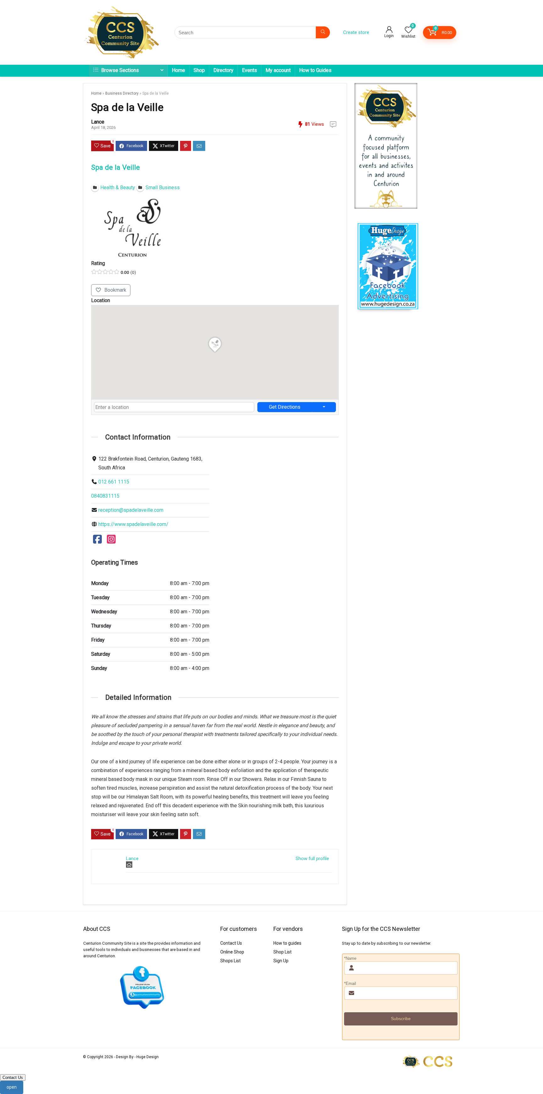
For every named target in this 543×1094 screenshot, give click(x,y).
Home (178, 70)
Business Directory (122, 93)
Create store (356, 32)
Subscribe (401, 1018)
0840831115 (105, 496)
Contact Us (231, 943)
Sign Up (280, 960)
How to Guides (315, 70)
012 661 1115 (113, 482)
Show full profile (312, 858)
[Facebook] (97, 541)
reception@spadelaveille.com (130, 510)
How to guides (287, 943)
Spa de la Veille (115, 167)
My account (278, 70)
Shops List (230, 960)
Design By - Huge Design (137, 1057)
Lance (97, 122)
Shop (199, 70)
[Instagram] (111, 541)
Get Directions (284, 407)
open (12, 1087)
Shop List (282, 951)
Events (249, 70)
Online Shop (232, 951)
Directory (223, 70)
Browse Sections (119, 70)
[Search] (323, 32)
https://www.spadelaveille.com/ (133, 524)
